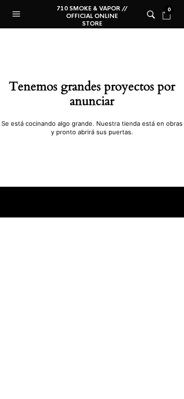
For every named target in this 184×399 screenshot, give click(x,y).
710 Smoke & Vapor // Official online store (92, 16)
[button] (17, 14)
